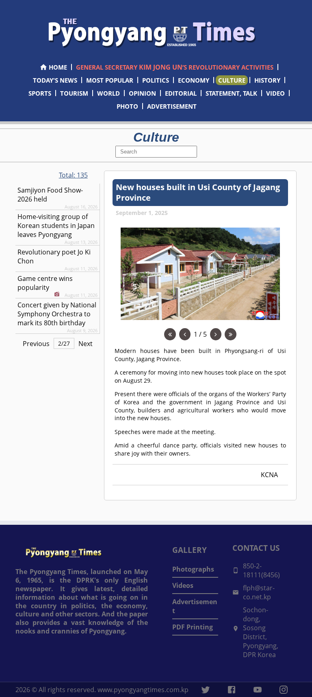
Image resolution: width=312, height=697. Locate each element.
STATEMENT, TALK (231, 93)
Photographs (193, 569)
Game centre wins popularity (45, 283)
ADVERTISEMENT (172, 106)
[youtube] (258, 689)
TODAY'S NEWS (55, 80)
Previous (36, 343)
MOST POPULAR (109, 80)
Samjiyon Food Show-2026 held (50, 195)
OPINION (142, 93)
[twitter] (206, 689)
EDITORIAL (181, 93)
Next (85, 343)
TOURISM (74, 93)
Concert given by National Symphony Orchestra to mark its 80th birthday (56, 313)
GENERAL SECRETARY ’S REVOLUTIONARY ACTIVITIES (174, 67)
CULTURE (231, 80)
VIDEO (275, 93)
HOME (58, 67)
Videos (182, 585)
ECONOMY (193, 80)
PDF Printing (192, 626)
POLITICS (155, 80)
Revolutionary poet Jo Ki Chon (54, 256)
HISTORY (267, 80)
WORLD (108, 93)
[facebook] (232, 689)
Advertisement (194, 606)
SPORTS (39, 93)
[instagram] (284, 689)
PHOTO (127, 106)
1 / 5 (200, 334)
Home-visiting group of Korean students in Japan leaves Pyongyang (56, 225)
